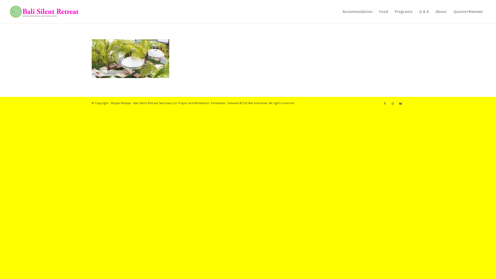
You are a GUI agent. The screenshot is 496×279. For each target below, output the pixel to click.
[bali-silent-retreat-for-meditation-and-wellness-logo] (44, 11)
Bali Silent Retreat (146, 103)
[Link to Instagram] (393, 103)
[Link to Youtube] (400, 103)
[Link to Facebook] (385, 103)
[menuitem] (357, 11)
